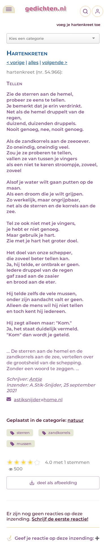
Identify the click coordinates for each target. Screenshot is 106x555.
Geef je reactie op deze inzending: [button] (54, 538)
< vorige (16, 62)
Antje (35, 379)
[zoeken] (85, 11)
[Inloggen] (97, 11)
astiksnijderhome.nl (38, 399)
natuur (76, 420)
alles (33, 62)
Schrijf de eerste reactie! (60, 519)
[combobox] (49, 38)
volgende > (54, 62)
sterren (23, 433)
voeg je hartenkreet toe (78, 25)
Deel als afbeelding (57, 482)
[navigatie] (9, 9)
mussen (24, 444)
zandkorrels (59, 433)
